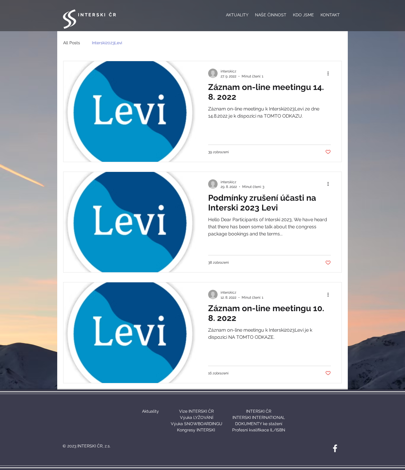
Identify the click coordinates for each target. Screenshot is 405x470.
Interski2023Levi (107, 42)
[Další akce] (330, 73)
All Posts (71, 42)
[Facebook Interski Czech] (335, 448)
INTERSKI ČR (97, 15)
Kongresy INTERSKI (196, 430)
